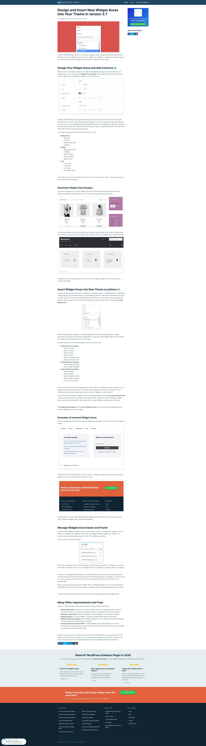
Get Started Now (128, 692)
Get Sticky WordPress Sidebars (67, 711)
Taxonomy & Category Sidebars (67, 717)
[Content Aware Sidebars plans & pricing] (138, 12)
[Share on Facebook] (60, 643)
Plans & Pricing (109, 716)
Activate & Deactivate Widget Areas (66, 727)
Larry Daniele (126, 682)
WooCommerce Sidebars (88, 714)
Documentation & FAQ (111, 719)
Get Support (108, 722)
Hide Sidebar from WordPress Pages (113, 726)
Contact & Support (142, 2)
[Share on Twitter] (65, 643)
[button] (76, 2)
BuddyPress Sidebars (87, 717)
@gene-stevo (64, 678)
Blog (132, 2)
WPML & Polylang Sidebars (89, 711)
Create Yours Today (138, 24)
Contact (131, 720)
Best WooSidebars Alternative (90, 730)
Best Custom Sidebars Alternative (91, 726)
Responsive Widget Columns (66, 723)
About (126, 2)
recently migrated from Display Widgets (89, 640)
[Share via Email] (75, 643)
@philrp (94, 680)
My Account (132, 717)
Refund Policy (132, 723)
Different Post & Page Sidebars (67, 714)
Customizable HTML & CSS (66, 731)
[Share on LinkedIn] (70, 643)
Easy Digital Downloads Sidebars (90, 720)
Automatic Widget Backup (66, 720)
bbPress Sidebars (86, 723)
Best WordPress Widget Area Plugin (113, 712)
